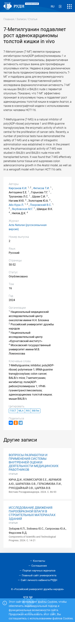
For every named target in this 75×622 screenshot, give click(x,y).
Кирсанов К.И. (18, 188)
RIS (28, 410)
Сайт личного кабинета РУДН (39, 580)
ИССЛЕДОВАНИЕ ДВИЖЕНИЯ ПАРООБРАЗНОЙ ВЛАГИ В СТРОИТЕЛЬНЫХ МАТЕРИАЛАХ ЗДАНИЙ (32, 513)
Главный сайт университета (39, 575)
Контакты (39, 560)
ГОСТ (13, 410)
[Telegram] (20, 423)
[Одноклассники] (16, 423)
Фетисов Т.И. (41, 188)
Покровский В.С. (40, 205)
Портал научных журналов (38, 570)
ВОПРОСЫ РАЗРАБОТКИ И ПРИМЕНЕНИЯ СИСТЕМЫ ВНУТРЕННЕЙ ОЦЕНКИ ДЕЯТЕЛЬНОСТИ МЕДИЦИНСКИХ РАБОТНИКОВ (33, 462)
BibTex (35, 410)
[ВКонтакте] (11, 423)
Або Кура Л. (16, 205)
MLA (21, 410)
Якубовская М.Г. (22, 209)
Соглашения (39, 565)
